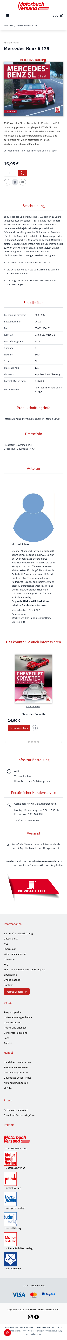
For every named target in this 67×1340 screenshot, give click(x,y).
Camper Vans (19, 614)
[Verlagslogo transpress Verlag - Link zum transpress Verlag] (33, 1199)
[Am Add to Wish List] (35, 728)
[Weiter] (61, 741)
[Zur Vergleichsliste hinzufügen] (15, 182)
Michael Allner (11, 42)
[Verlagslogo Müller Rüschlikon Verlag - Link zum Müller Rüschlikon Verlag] (33, 1239)
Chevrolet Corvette (33, 714)
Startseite (8, 25)
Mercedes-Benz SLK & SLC (26, 610)
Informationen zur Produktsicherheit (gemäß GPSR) (32, 418)
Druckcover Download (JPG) (19, 448)
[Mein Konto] (56, 15)
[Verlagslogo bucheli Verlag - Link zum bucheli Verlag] (33, 1219)
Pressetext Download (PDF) (19, 444)
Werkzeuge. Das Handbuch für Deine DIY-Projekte (32, 619)
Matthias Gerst (33, 706)
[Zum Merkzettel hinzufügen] (7, 182)
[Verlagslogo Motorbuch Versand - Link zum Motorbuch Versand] (33, 1139)
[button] (33, 89)
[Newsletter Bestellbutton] (33, 887)
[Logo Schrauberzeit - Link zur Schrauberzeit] (33, 1259)
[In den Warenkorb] (22, 173)
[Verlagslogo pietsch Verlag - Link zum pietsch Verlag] (33, 1179)
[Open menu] (8, 15)
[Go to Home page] (33, 6)
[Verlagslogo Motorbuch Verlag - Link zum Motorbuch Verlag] (33, 1159)
